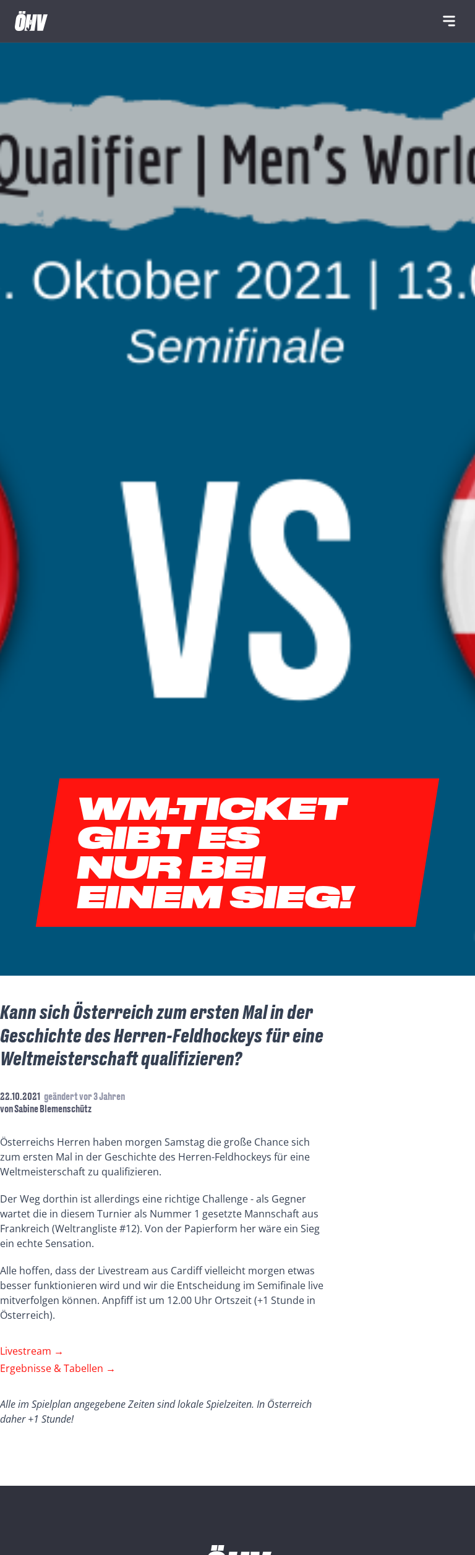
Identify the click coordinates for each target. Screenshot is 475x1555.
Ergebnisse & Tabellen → (58, 1368)
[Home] (31, 21)
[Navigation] (449, 21)
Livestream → (32, 1351)
